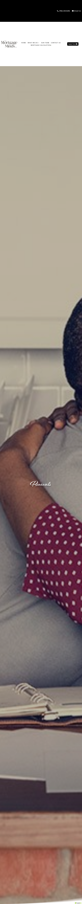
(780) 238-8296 (64, 11)
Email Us (77, 11)
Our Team (45, 43)
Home (23, 43)
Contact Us (56, 43)
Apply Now (72, 44)
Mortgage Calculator (40, 45)
